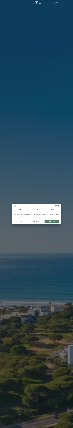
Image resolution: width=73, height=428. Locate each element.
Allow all (52, 221)
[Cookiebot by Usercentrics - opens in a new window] (54, 206)
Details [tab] (36, 209)
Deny (21, 221)
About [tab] (52, 209)
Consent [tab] (20, 209)
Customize (36, 221)
